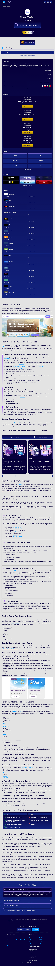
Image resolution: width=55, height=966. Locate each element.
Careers (40, 941)
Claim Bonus (26, 106)
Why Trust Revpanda (9, 48)
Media (30, 943)
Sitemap (40, 939)
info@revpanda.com (33, 960)
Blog (30, 939)
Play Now (26, 32)
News (40, 943)
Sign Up (36, 929)
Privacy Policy (31, 945)
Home (30, 937)
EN (48, 2)
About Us (41, 937)
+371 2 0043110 (32, 959)
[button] (52, 476)
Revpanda (4, 5)
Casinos (8, 5)
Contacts (30, 941)
